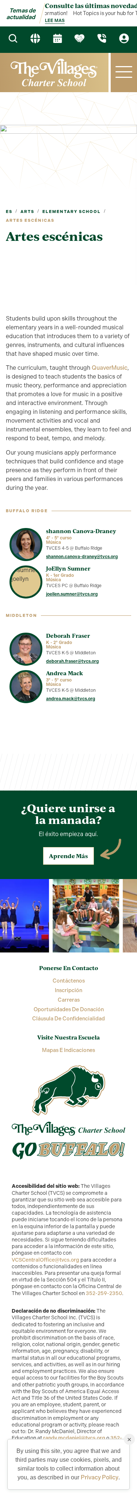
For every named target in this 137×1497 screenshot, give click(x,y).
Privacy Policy (99, 1477)
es (9, 212)
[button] (123, 72)
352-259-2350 (104, 1293)
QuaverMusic (110, 367)
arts (27, 212)
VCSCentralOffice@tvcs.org (45, 1260)
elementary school (71, 212)
